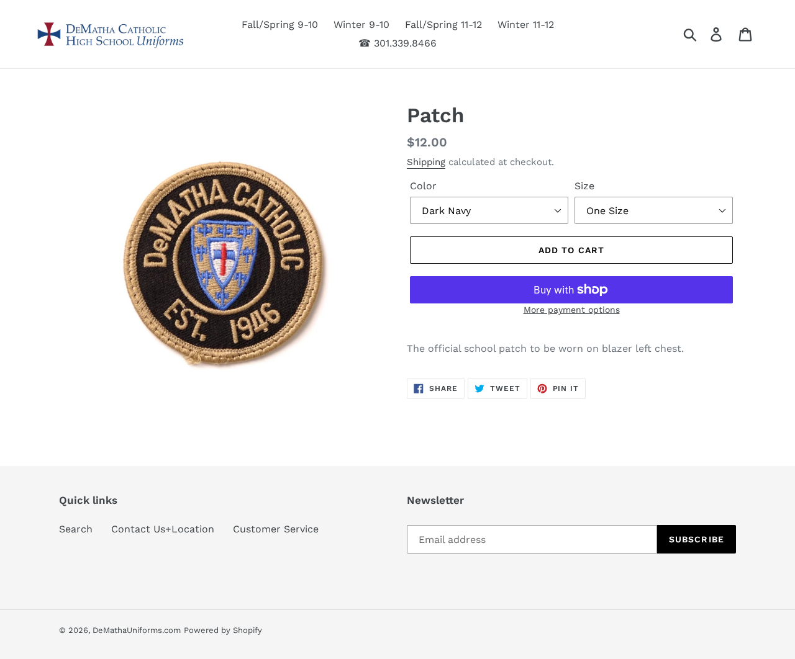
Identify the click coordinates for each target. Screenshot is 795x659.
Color (423, 186)
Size (584, 186)
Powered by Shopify (223, 630)
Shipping (426, 162)
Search (76, 529)
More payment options (572, 310)
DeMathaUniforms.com (137, 630)
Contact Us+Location (162, 529)
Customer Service (276, 529)
